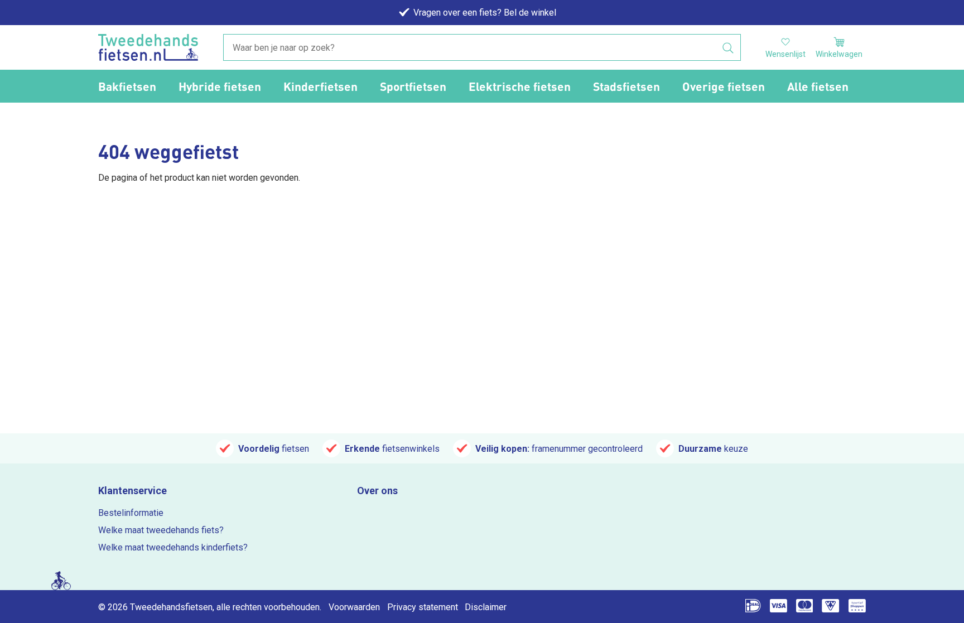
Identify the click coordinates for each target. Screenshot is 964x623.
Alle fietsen (818, 86)
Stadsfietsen (626, 86)
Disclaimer (486, 607)
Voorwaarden (354, 607)
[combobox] (482, 48)
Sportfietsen (413, 86)
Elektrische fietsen (520, 86)
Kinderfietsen (320, 86)
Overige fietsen (723, 86)
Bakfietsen (127, 86)
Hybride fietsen (220, 86)
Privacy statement (422, 607)
